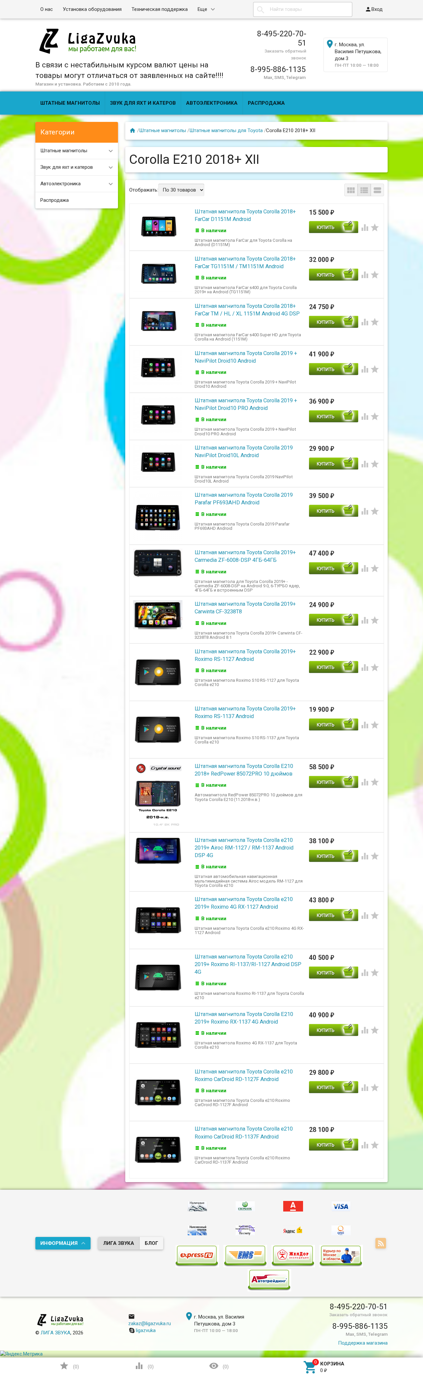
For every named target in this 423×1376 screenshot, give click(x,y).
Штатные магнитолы (70, 103)
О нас (46, 9)
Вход (374, 9)
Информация (59, 1243)
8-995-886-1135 (278, 69)
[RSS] (381, 1244)
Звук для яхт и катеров (143, 103)
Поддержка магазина (363, 1343)
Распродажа (266, 103)
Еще (202, 9)
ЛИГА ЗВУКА (118, 1243)
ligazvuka (146, 1330)
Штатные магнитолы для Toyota (226, 130)
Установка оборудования (92, 9)
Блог (151, 1243)
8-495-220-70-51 (281, 38)
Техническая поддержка (160, 9)
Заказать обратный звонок (358, 1314)
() (69, 1366)
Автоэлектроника (212, 103)
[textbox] (302, 9)
